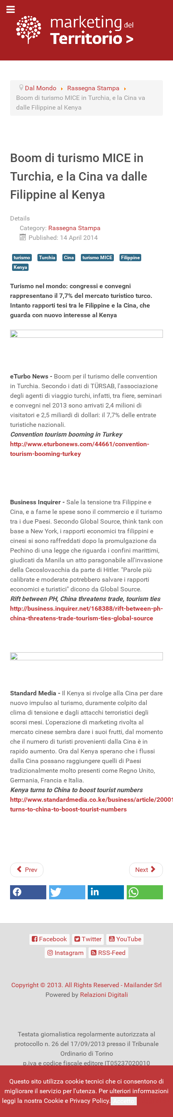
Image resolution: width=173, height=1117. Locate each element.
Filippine (130, 257)
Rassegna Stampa (74, 228)
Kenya (20, 267)
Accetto (123, 1101)
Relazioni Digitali (104, 994)
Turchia (47, 257)
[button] (28, 892)
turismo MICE (97, 257)
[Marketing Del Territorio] (74, 29)
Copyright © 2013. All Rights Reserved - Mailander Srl (86, 985)
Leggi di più (154, 1101)
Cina (69, 257)
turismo (22, 257)
